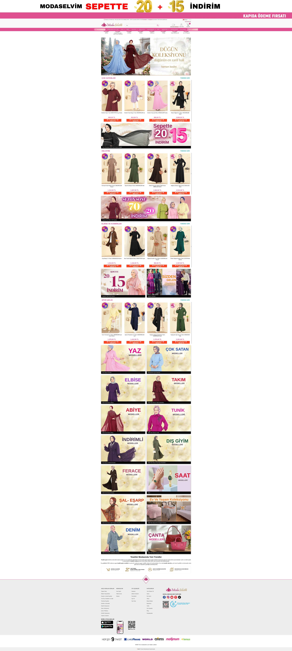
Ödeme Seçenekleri (105, 593)
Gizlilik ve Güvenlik (105, 603)
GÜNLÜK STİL (142, 29)
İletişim (118, 596)
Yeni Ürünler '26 (150, 591)
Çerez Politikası (104, 610)
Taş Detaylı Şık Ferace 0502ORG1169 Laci (180, 185)
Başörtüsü (149, 603)
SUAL (148, 605)
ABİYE (127, 29)
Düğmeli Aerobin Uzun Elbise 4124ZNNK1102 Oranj (112, 113)
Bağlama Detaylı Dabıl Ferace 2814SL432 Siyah (157, 186)
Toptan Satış (104, 591)
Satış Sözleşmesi (105, 608)
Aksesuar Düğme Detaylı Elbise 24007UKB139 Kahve (134, 113)
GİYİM (122, 29)
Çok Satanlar (149, 608)
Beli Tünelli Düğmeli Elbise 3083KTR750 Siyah (157, 258)
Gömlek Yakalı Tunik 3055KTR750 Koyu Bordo (157, 112)
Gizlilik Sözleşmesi (105, 613)
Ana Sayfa (118, 591)
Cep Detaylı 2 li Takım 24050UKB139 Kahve (134, 258)
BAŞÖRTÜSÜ (165, 29)
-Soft (138, 649)
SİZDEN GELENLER (192, 29)
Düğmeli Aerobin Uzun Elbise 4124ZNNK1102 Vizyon (180, 259)
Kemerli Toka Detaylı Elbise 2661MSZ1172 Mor (111, 259)
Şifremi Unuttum (135, 593)
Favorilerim (134, 596)
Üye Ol (133, 598)
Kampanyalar (150, 613)
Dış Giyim (149, 596)
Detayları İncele (159, 570)
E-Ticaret (141, 649)
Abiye (148, 598)
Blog (148, 610)
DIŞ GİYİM (134, 29)
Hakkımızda (119, 593)
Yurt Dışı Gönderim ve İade (107, 598)
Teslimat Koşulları (105, 601)
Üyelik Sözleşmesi (105, 605)
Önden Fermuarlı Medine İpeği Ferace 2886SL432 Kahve (134, 186)
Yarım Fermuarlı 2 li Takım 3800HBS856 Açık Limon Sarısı (112, 335)
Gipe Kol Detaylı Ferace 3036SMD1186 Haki (112, 185)
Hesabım (134, 591)
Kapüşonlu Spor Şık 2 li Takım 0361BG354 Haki (180, 335)
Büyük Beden (150, 601)
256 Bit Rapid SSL (115, 570)
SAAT (158, 29)
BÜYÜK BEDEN (150, 29)
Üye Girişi (134, 601)
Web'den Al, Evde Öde (137, 569)
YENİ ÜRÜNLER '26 (100, 29)
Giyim (148, 593)
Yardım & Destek (105, 615)
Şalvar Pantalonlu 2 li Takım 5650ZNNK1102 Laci (134, 335)
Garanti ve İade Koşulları (106, 596)
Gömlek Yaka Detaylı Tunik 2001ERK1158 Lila (180, 112)
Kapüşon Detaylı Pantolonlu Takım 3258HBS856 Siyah (157, 335)
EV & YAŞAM (183, 29)
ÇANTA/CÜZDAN (174, 29)
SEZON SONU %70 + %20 (112, 29)
